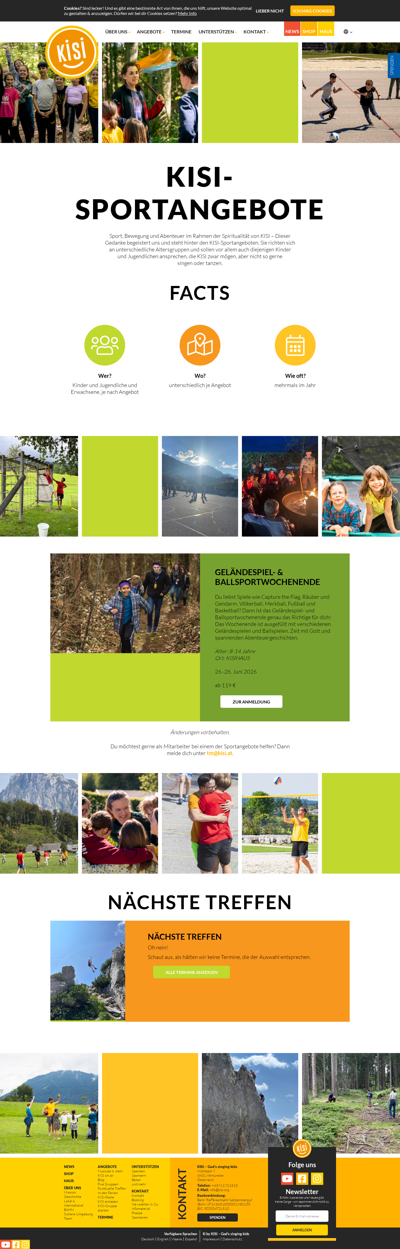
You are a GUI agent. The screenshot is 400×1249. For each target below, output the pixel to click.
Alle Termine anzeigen (191, 972)
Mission (70, 1192)
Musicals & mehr (110, 1171)
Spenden (138, 1171)
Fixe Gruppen (108, 1184)
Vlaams (176, 1239)
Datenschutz (232, 1239)
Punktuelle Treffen (112, 1188)
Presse (137, 1213)
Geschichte (72, 1196)
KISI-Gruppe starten (107, 1208)
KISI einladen (108, 1201)
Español (191, 1239)
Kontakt (255, 32)
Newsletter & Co (145, 1204)
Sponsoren (140, 1217)
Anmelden (302, 1230)
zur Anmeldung (251, 701)
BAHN (69, 1209)
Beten (136, 1180)
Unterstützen (217, 32)
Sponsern (139, 1175)
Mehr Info (187, 13)
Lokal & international (73, 1203)
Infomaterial (141, 1208)
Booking (138, 1200)
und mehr (139, 1184)
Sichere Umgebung (78, 1214)
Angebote (149, 32)
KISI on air (105, 1175)
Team (68, 1218)
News (292, 31)
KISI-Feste (106, 1197)
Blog (101, 1180)
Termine (181, 32)
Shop (309, 31)
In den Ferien (108, 1193)
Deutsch (147, 1239)
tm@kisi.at (219, 753)
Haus (326, 31)
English (162, 1239)
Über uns (116, 32)
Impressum (211, 1239)
